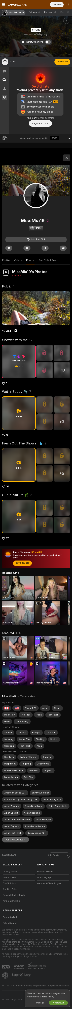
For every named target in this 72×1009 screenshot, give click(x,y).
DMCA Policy (9, 883)
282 (8, 330)
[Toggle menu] (3, 4)
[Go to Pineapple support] (5, 975)
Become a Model (45, 871)
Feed (63, 12)
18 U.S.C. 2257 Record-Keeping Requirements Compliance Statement (35, 986)
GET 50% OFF (22, 563)
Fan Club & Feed (48, 260)
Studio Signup (44, 877)
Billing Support (10, 923)
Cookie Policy (47, 996)
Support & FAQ (10, 917)
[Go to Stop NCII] (21, 975)
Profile (6, 260)
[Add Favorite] (5, 61)
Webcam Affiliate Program (49, 883)
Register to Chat (40, 123)
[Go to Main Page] (21, 4)
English (56, 855)
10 (7, 486)
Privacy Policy (10, 871)
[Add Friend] (45, 248)
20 (8, 538)
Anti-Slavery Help (11, 901)
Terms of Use (9, 877)
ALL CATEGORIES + (15, 839)
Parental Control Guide (14, 895)
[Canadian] (6, 708)
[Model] (66, 157)
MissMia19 (9, 696)
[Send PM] (63, 248)
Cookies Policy (10, 889)
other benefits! (46, 118)
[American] (16, 708)
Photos (50, 12)
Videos (34, 12)
